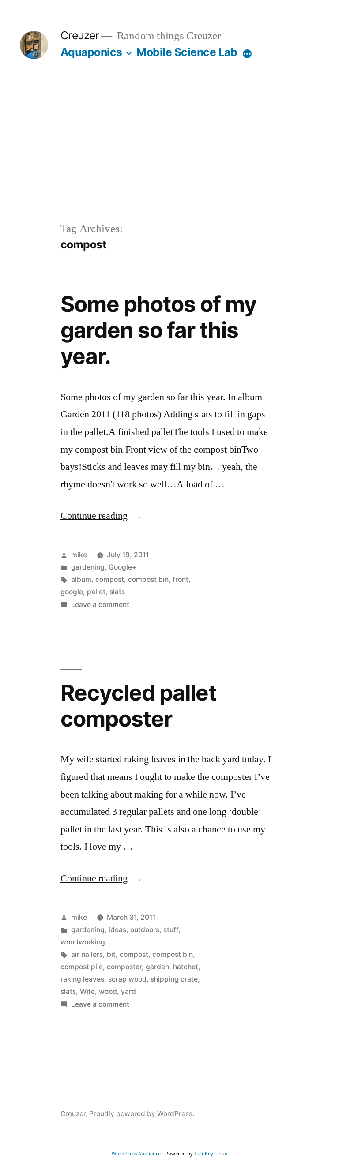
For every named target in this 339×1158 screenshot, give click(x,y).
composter (124, 967)
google (71, 592)
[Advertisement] (169, 154)
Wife (87, 991)
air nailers (87, 954)
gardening (88, 567)
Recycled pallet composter (138, 705)
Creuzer (79, 35)
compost (109, 579)
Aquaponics (91, 52)
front (180, 579)
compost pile (81, 967)
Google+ (122, 567)
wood (108, 991)
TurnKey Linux (210, 1153)
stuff (170, 930)
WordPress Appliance (136, 1153)
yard (128, 991)
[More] (247, 54)
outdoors (144, 930)
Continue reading (101, 516)
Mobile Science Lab (186, 52)
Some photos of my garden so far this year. (158, 330)
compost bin (148, 579)
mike (79, 555)
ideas (117, 930)
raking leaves (82, 979)
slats (117, 592)
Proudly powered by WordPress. (141, 1113)
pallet (96, 592)
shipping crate (174, 979)
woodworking (82, 942)
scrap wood (127, 979)
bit (111, 954)
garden (157, 967)
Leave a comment (100, 604)
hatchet (185, 967)
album (81, 579)
